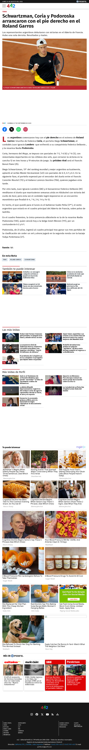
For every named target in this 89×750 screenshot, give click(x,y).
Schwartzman (30, 259)
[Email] (25, 129)
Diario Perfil (7, 723)
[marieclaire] (34, 662)
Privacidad (62, 727)
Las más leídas (11, 329)
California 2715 (20, 744)
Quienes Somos (64, 723)
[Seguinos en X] (42, 714)
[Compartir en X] (11, 129)
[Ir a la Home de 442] (11, 7)
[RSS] (53, 714)
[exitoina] (13, 662)
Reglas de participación (78, 725)
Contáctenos (63, 725)
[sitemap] (57, 714)
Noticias (6, 727)
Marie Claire (7, 729)
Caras (5, 725)
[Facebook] (37, 714)
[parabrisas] (76, 662)
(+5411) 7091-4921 (56, 744)
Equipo (76, 723)
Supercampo (22, 723)
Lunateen (21, 731)
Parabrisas (6, 735)
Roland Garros (15, 259)
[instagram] (31, 714)
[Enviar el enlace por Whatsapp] (18, 129)
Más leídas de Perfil (13, 372)
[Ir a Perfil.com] (81, 2)
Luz (19, 727)
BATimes (20, 733)
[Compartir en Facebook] (4, 129)
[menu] (4, 6)
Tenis (5, 259)
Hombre (5, 731)
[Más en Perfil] (16, 655)
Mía (19, 729)
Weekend (6, 733)
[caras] (55, 662)
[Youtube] (47, 714)
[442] (44, 707)
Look (19, 725)
